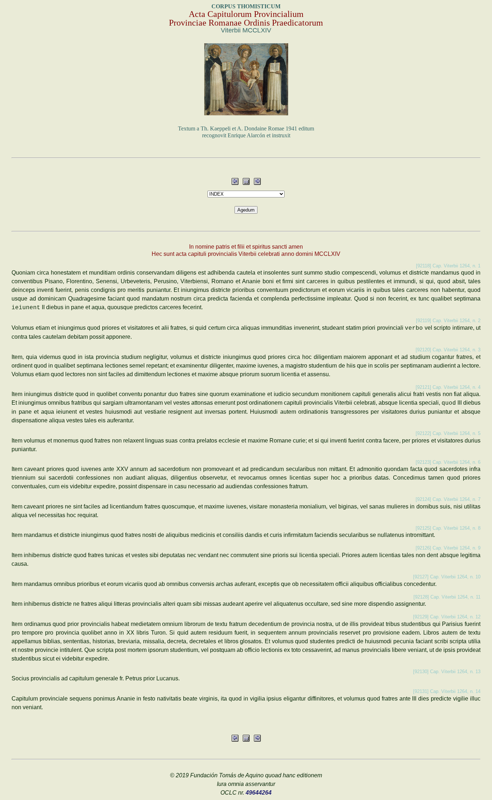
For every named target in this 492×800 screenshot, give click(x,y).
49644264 (259, 793)
